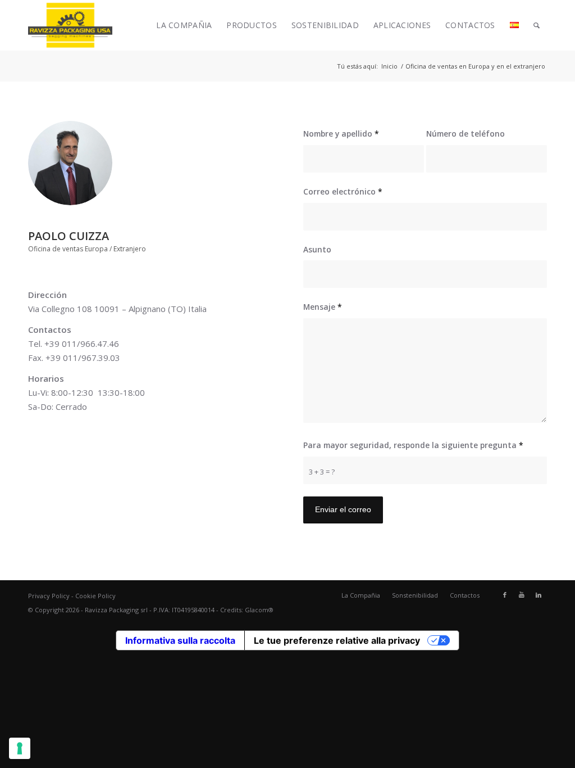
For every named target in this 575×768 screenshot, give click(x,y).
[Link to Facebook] (504, 594)
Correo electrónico (342, 191)
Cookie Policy (95, 595)
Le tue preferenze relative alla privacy (337, 640)
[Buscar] (536, 25)
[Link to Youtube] (521, 594)
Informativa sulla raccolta (180, 640)
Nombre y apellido (341, 133)
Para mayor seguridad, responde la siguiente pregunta (413, 445)
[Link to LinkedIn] (538, 594)
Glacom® (259, 610)
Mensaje (322, 306)
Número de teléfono (465, 133)
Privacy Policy (49, 595)
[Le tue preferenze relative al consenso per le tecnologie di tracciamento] (19, 748)
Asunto (317, 249)
